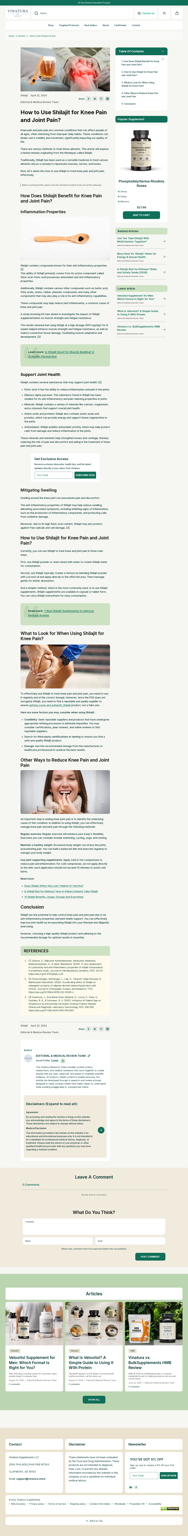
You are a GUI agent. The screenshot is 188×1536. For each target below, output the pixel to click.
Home (11, 36)
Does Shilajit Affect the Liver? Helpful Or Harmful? (53, 885)
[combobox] (82, 13)
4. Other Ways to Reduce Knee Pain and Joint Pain (140, 95)
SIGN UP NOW (168, 1475)
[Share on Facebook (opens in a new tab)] (88, 98)
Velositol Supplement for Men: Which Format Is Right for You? (32, 1362)
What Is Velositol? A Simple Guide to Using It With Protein (91, 1362)
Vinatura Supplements (28, 1499)
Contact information (100, 1503)
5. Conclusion (129, 103)
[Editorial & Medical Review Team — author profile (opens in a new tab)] (89, 1055)
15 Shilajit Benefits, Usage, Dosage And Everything (53, 896)
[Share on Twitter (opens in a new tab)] (94, 98)
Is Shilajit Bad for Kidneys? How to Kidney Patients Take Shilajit (61, 891)
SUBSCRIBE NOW (85, 475)
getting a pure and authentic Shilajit (50, 705)
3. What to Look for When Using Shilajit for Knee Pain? (138, 84)
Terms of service (57, 1503)
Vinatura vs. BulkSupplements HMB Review (149, 1362)
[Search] (35, 13)
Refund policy (18, 1503)
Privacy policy (36, 1503)
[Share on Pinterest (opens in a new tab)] (101, 98)
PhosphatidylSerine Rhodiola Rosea (141, 183)
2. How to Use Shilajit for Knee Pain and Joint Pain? (140, 74)
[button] (176, 13)
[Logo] (18, 13)
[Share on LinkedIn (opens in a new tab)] (107, 98)
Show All (94, 1399)
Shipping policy (78, 1503)
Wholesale (120, 1503)
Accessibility (155, 1503)
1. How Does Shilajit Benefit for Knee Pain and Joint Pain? (140, 63)
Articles (21, 36)
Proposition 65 (137, 1503)
